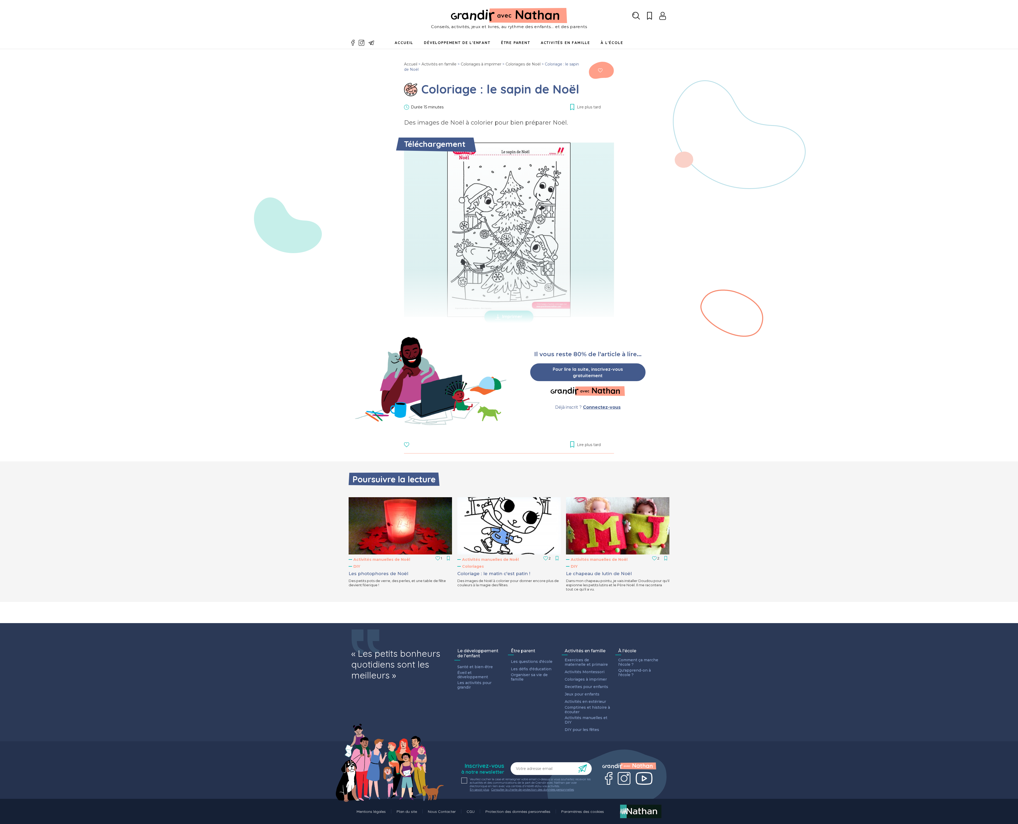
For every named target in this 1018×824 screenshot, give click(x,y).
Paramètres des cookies (582, 811)
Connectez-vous (602, 407)
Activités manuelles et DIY (586, 720)
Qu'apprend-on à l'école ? (634, 672)
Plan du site (407, 811)
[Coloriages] (410, 89)
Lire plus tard (600, 70)
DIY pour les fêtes (582, 730)
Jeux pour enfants (582, 694)
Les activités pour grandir (474, 685)
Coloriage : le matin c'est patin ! (493, 573)
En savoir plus (479, 789)
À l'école (627, 650)
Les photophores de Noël (378, 573)
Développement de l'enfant (457, 42)
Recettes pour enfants (586, 687)
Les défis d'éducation (531, 669)
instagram (362, 43)
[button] (400, 525)
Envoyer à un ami (371, 43)
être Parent (515, 42)
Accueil (404, 42)
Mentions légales (371, 811)
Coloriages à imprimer (481, 64)
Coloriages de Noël (523, 64)
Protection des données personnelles (517, 811)
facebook (353, 43)
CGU (471, 811)
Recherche (636, 16)
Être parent (523, 650)
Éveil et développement (472, 675)
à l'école (612, 42)
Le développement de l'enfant (477, 653)
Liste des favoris (649, 16)
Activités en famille (565, 42)
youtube (644, 778)
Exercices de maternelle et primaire (586, 662)
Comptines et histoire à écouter (587, 709)
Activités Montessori (584, 672)
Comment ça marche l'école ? (638, 662)
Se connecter (663, 16)
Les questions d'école (531, 661)
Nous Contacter (442, 811)
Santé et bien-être (475, 667)
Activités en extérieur (585, 701)
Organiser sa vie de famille (529, 677)
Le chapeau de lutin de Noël (599, 573)
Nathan (640, 811)
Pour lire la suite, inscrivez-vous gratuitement (588, 372)
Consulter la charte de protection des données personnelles (532, 789)
